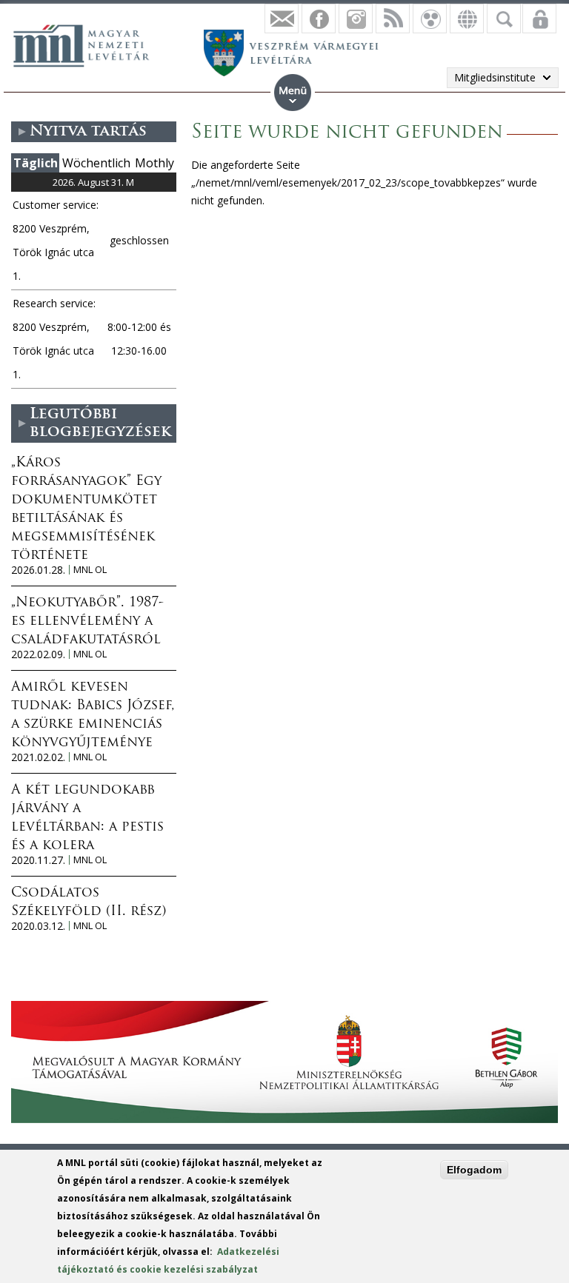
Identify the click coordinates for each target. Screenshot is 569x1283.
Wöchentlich (96, 163)
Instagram (356, 18)
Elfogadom (474, 1170)
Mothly (154, 163)
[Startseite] (89, 44)
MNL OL (90, 569)
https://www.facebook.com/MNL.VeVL (319, 18)
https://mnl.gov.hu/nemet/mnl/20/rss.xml (393, 18)
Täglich (35, 163)
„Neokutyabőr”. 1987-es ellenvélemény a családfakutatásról (87, 622)
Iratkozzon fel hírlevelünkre (281, 18)
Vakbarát (430, 18)
